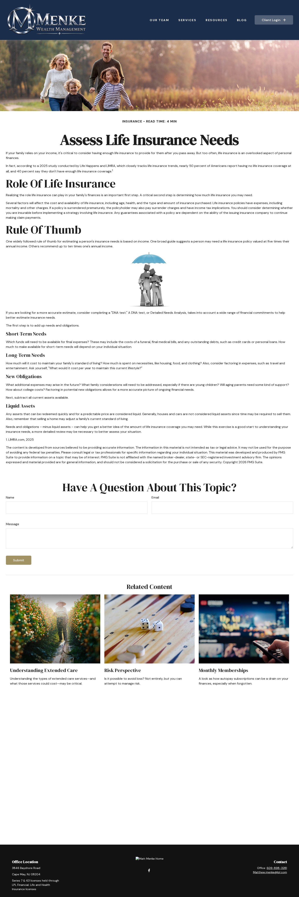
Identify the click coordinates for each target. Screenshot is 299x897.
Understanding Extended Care (44, 670)
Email (155, 497)
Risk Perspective (122, 670)
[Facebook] (149, 870)
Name (10, 497)
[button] (159, 19)
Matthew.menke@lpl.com (270, 872)
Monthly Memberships (223, 670)
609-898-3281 (277, 868)
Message (12, 524)
